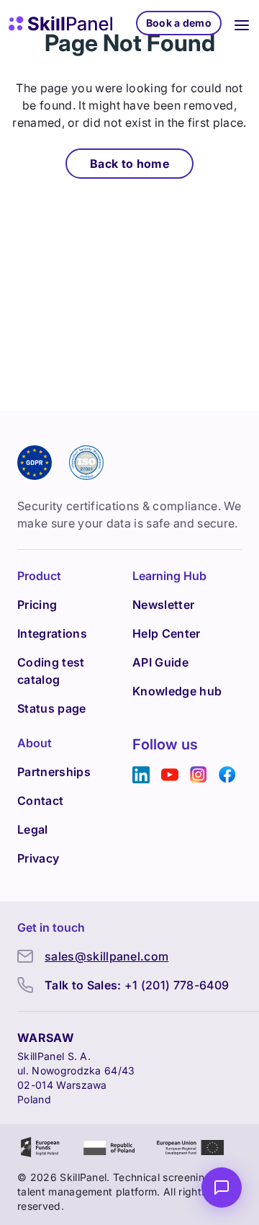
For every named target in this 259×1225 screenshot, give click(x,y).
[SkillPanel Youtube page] (169, 775)
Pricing (37, 604)
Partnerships (54, 772)
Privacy (38, 858)
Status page (51, 708)
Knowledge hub (177, 691)
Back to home (129, 163)
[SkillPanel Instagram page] (198, 775)
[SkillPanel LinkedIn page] (141, 775)
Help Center (166, 633)
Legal (32, 829)
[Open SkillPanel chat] (221, 1187)
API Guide (160, 662)
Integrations (52, 633)
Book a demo (179, 23)
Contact (40, 800)
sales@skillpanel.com (106, 956)
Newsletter (163, 604)
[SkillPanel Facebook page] (227, 775)
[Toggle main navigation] (241, 23)
